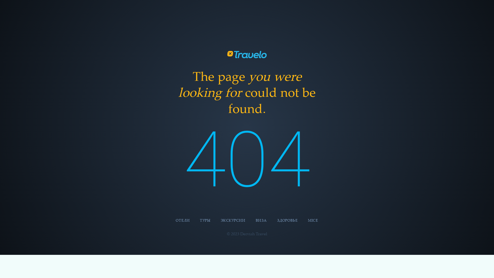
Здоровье (287, 221)
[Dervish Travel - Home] (247, 54)
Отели (183, 221)
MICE (313, 221)
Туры (205, 221)
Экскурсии (233, 221)
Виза (261, 221)
